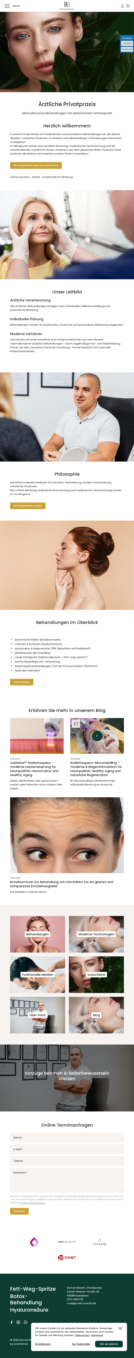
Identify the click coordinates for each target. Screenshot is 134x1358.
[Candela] (34, 1241)
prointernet (21, 1344)
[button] (122, 6)
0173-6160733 (75, 1299)
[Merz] (67, 1241)
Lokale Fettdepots (26, 657)
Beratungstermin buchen (28, 505)
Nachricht (127, 49)
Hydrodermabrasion (27, 670)
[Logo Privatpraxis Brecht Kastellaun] (67, 6)
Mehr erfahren (22, 682)
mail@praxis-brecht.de (81, 1303)
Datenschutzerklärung (32, 1202)
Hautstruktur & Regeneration (32, 648)
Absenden (19, 1211)
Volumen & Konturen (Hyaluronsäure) (38, 644)
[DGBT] (67, 1257)
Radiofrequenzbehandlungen (33, 666)
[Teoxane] (99, 1241)
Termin (127, 43)
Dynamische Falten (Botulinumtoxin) (38, 639)
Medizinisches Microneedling (32, 653)
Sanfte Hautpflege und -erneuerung (37, 661)
